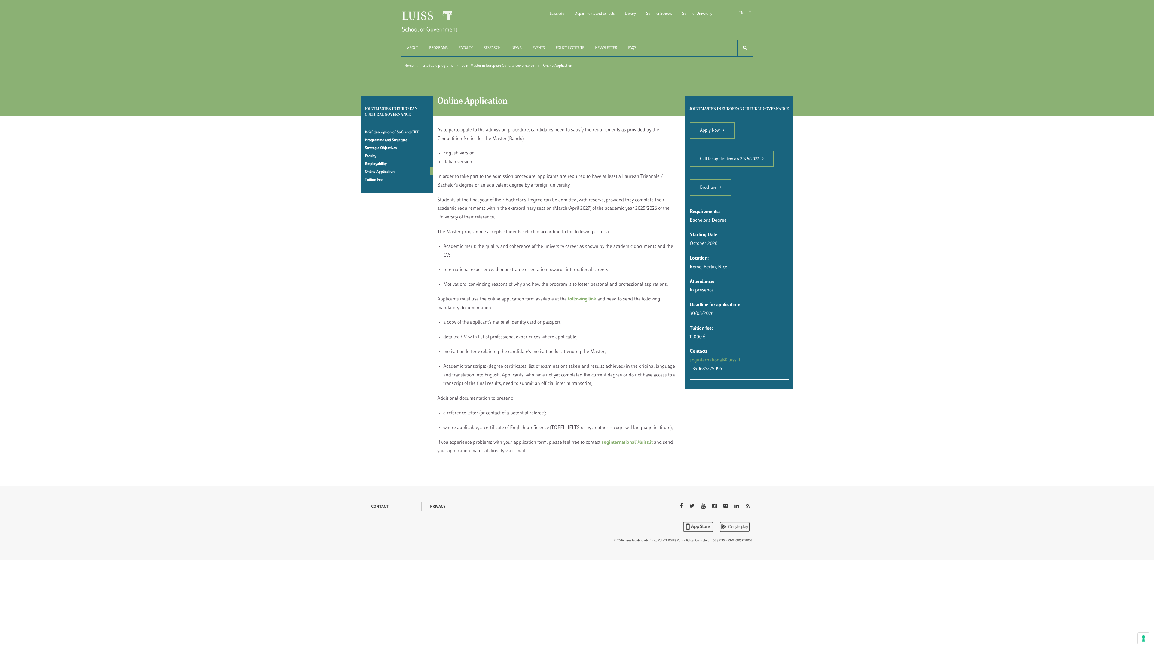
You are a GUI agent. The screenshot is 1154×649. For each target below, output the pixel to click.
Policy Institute (570, 48)
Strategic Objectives (381, 148)
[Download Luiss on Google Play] (735, 526)
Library (630, 14)
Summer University (697, 14)
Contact (380, 507)
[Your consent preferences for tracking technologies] (1143, 638)
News (516, 48)
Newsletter (606, 48)
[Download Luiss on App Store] (698, 526)
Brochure (708, 187)
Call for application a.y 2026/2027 (729, 159)
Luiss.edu (557, 14)
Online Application (380, 172)
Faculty (465, 48)
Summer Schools (659, 14)
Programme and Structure (386, 140)
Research (492, 48)
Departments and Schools (595, 14)
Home (409, 66)
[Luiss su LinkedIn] (737, 506)
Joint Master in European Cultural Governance (498, 66)
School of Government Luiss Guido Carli (434, 25)
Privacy (438, 507)
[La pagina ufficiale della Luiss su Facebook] (682, 506)
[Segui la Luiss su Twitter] (692, 506)
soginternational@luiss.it (627, 442)
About (412, 48)
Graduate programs (438, 66)
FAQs (632, 48)
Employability (376, 164)
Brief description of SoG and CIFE (392, 132)
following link (582, 299)
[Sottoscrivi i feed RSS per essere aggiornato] (748, 506)
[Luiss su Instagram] (715, 506)
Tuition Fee (374, 180)
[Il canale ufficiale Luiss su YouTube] (704, 506)
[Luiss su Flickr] (726, 506)
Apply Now (710, 130)
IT (749, 13)
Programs (438, 48)
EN (741, 13)
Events (539, 48)
